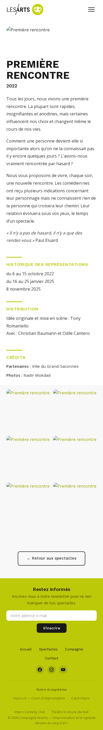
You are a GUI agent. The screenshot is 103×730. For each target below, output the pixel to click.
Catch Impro (80, 698)
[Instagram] (51, 669)
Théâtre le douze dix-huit (69, 712)
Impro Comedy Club (30, 712)
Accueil (26, 649)
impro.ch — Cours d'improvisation (39, 698)
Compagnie (74, 649)
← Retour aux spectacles (51, 558)
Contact (51, 658)
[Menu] (91, 9)
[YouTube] (63, 669)
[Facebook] (40, 669)
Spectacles (48, 649)
